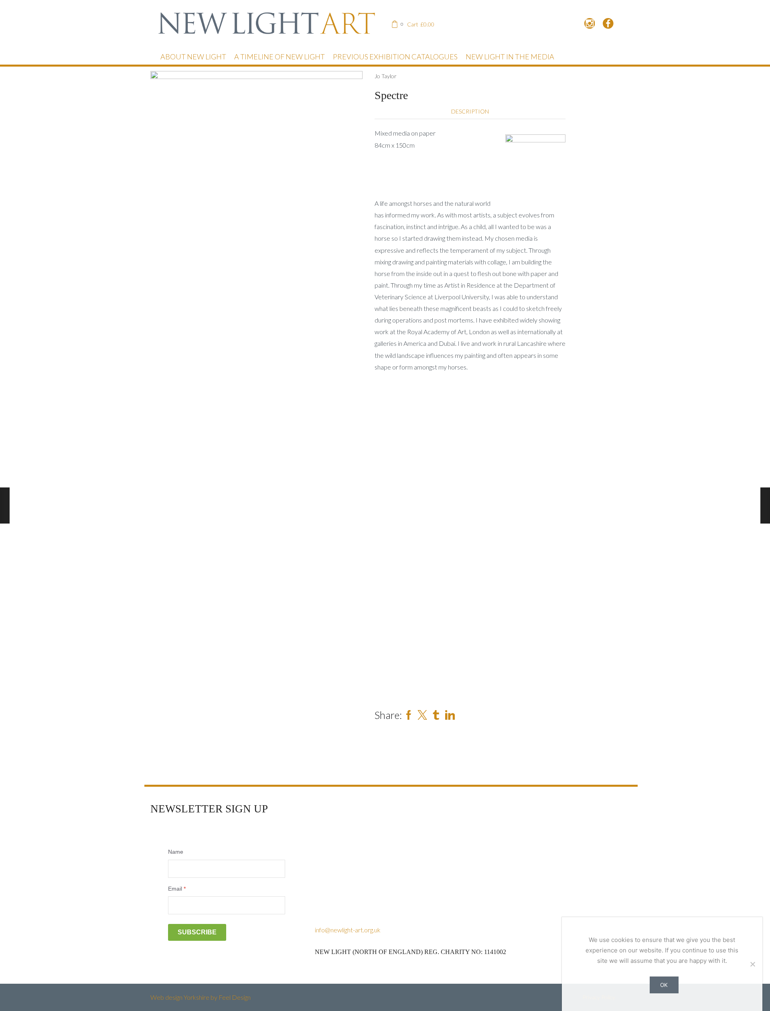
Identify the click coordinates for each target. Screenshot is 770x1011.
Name (175, 852)
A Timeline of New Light (279, 56)
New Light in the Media (510, 56)
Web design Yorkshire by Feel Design (200, 997)
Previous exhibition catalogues (395, 56)
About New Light (193, 56)
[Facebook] (608, 24)
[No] (752, 964)
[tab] (470, 111)
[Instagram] (589, 24)
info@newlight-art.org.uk (348, 930)
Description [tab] (470, 111)
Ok (664, 985)
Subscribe (197, 932)
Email (177, 888)
